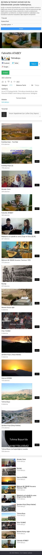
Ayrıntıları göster (6, 24)
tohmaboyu (5, 102)
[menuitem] (35, 46)
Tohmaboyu (15, 58)
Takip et (33, 64)
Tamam (21, 28)
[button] (7, 46)
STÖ (10, 85)
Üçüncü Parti (5, 21)
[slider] (21, 42)
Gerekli (5, 18)
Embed (5, 72)
